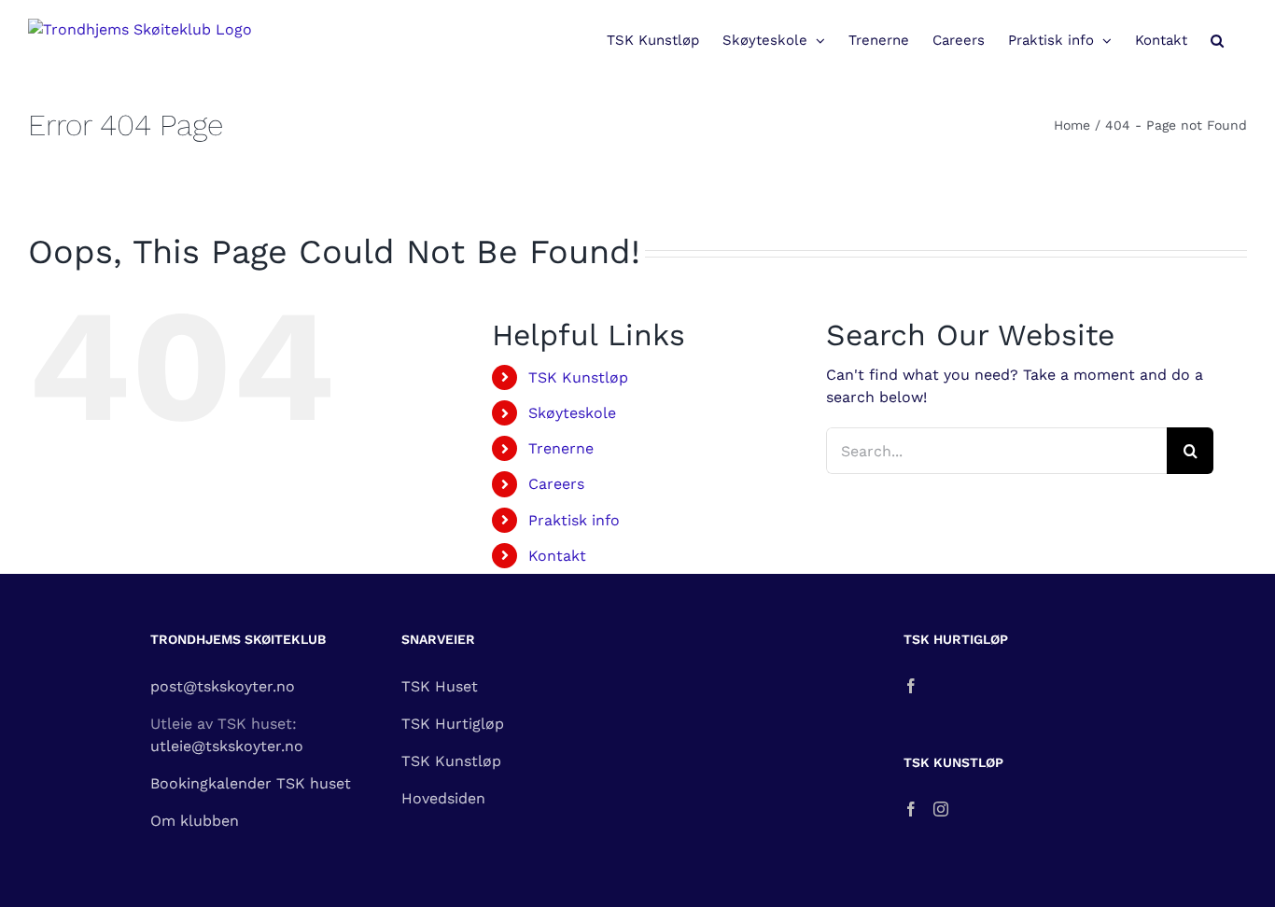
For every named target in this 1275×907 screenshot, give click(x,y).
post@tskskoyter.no (222, 686)
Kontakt (557, 556)
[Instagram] (940, 809)
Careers (556, 484)
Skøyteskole (572, 413)
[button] (1217, 39)
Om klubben (194, 821)
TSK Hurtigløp (452, 724)
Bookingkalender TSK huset (250, 783)
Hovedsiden (443, 798)
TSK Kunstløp (578, 377)
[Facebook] (911, 685)
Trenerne (561, 448)
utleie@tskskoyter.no (226, 746)
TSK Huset (439, 686)
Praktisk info (574, 520)
